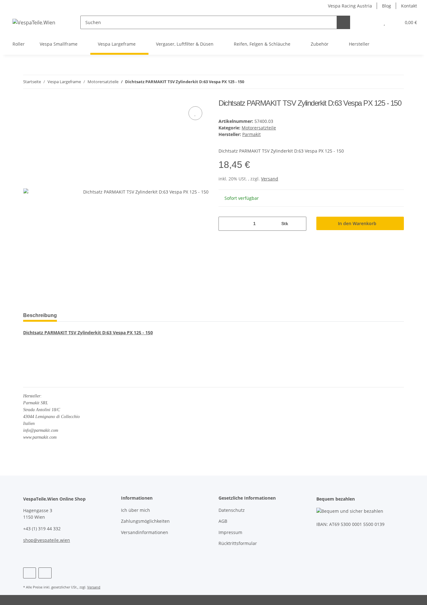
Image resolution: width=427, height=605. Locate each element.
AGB (223, 521)
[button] (372, 22)
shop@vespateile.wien (46, 540)
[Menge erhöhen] (299, 223)
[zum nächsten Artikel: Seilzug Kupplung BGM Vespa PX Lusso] (397, 81)
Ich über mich (135, 510)
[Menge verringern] (225, 223)
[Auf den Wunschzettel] (195, 113)
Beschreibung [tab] (40, 315)
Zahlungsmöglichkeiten (145, 521)
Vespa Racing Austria (350, 6)
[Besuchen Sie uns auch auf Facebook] (29, 572)
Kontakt (409, 6)
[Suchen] (343, 22)
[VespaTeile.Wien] (34, 22)
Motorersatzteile (259, 128)
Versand (269, 179)
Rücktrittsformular (238, 543)
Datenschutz (232, 510)
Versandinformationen (144, 532)
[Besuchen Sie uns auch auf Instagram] (44, 572)
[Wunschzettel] (384, 22)
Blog (386, 6)
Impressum (230, 532)
